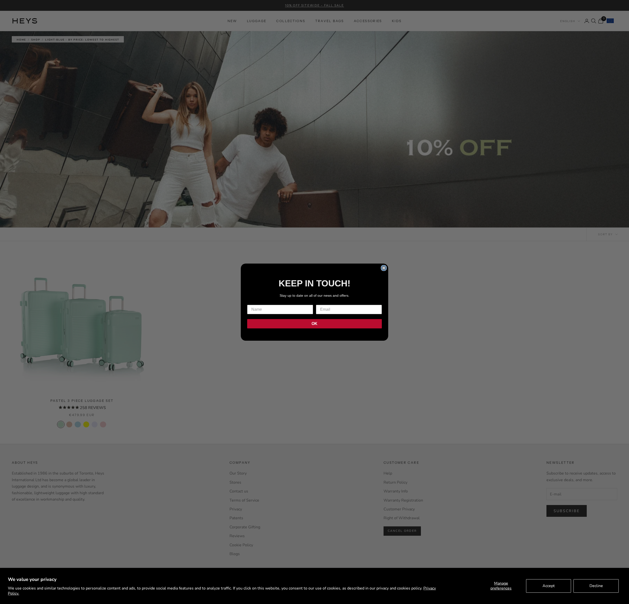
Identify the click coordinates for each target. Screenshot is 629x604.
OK (314, 324)
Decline (596, 586)
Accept (549, 586)
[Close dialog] (383, 268)
